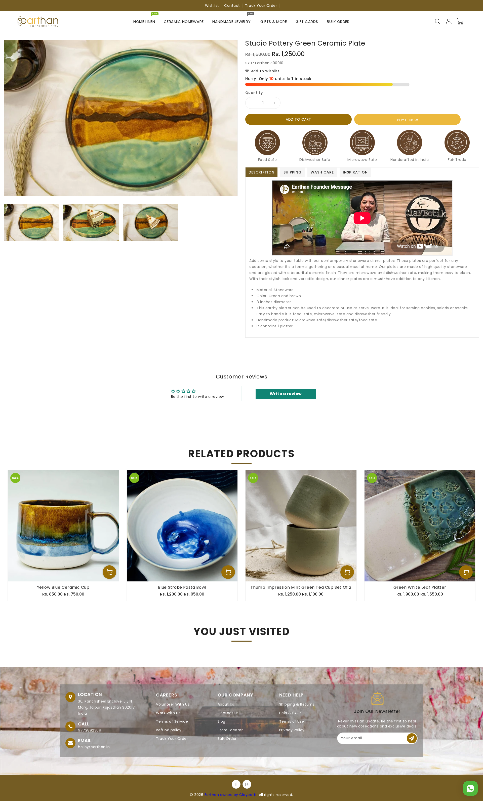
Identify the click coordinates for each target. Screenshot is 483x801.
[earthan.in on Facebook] (236, 784)
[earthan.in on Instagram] (247, 784)
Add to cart (298, 119)
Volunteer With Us (172, 704)
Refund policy (169, 730)
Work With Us (168, 712)
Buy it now (407, 120)
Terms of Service (172, 721)
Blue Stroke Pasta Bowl (182, 587)
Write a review (286, 394)
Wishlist (212, 5)
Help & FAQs (290, 712)
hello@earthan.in (94, 746)
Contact (232, 5)
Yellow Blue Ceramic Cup (63, 587)
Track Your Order (261, 5)
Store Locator (230, 730)
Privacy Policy (292, 730)
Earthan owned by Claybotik (231, 794)
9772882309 (89, 730)
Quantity (254, 92)
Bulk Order (227, 738)
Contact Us (228, 712)
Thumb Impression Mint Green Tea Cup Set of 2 (301, 587)
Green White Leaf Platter (419, 587)
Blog (221, 721)
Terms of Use (291, 721)
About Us (226, 704)
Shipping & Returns (296, 704)
